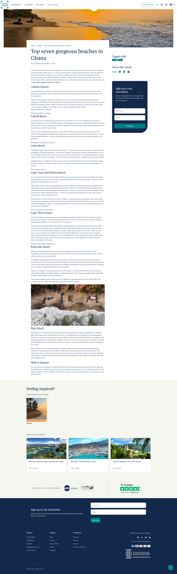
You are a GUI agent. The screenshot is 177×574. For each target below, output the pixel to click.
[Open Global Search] (157, 5)
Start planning (148, 5)
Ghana (74, 70)
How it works (52, 5)
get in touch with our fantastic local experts (66, 369)
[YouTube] (149, 538)
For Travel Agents (79, 547)
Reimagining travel (33, 547)
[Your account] (172, 4)
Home (33, 46)
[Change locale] (161, 4)
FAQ (51, 537)
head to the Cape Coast (74, 177)
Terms (52, 547)
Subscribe (129, 126)
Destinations (31, 537)
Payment (53, 550)
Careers (75, 540)
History (120, 60)
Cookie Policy (54, 544)
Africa (69, 70)
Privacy (52, 540)
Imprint (75, 544)
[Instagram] (142, 538)
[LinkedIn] (146, 538)
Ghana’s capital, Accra (39, 123)
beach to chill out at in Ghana (41, 109)
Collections (30, 540)
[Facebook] (138, 538)
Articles (39, 46)
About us (76, 537)
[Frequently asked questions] (166, 4)
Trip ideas (40, 5)
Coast (114, 60)
